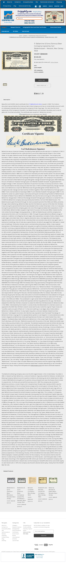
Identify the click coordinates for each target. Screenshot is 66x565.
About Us (9, 2)
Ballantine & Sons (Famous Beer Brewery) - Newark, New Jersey (11, 493)
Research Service (15, 27)
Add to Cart (11, 482)
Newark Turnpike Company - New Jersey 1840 (31, 491)
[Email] (37, 93)
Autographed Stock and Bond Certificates (34, 27)
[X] (38, 6)
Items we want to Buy (25, 6)
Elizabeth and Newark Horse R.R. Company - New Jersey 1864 (42, 492)
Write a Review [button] (54, 62)
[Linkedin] (40, 6)
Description (6, 99)
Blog (15, 6)
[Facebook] (36, 6)
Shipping (59, 2)
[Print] (39, 93)
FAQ (37, 2)
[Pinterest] (43, 93)
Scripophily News (28, 2)
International (5, 31)
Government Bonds (55, 27)
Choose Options (53, 482)
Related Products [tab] (8, 471)
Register (56, 6)
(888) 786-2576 (29, 23)
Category (4, 27)
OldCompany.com (36, 365)
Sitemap (4, 540)
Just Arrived (25, 31)
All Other (15, 31)
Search (45, 6)
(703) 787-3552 (29, 21)
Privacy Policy (7, 6)
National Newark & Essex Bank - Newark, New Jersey (53, 491)
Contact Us (18, 2)
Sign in (51, 6)
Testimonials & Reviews (47, 2)
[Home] (4, 2)
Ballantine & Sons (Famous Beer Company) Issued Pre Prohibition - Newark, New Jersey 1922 (21, 495)
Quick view (11, 478)
